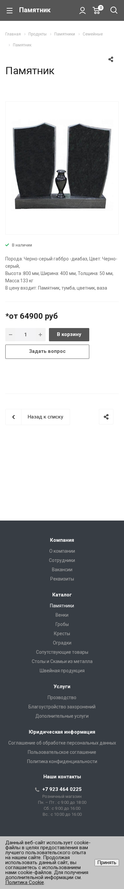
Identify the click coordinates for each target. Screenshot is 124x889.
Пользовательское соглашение (62, 752)
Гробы (62, 624)
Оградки (62, 642)
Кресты (62, 633)
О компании (62, 551)
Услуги (62, 687)
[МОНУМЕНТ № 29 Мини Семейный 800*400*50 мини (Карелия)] (62, 167)
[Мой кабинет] (82, 10)
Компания (62, 540)
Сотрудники (62, 560)
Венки (62, 615)
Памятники (62, 605)
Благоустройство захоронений (62, 706)
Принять (106, 862)
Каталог (62, 595)
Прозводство (62, 697)
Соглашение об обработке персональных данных (62, 743)
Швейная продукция (62, 670)
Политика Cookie (24, 882)
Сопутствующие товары (62, 652)
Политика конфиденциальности (62, 761)
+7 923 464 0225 (62, 789)
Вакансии (62, 569)
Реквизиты (62, 579)
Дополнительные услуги (62, 716)
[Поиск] (113, 10)
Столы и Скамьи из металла (62, 661)
